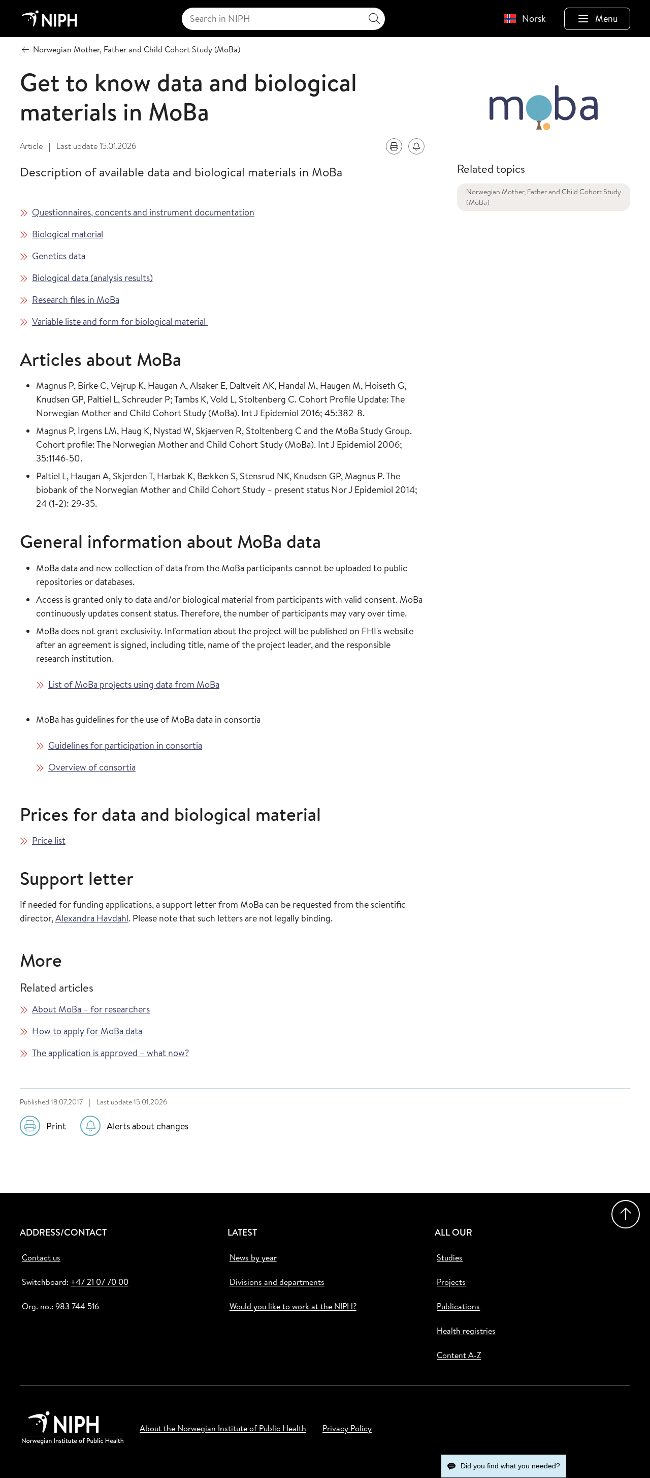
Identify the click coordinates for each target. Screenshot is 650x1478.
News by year (253, 1257)
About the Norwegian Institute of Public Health (223, 1428)
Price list (49, 840)
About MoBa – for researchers (91, 1009)
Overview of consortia (92, 767)
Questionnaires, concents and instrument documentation (143, 212)
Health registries (466, 1330)
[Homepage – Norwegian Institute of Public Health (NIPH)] (49, 18)
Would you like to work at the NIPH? (293, 1306)
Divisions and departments (277, 1281)
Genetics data (58, 256)
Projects (451, 1281)
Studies (450, 1257)
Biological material (67, 234)
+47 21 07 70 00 (99, 1281)
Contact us (41, 1257)
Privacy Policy (347, 1428)
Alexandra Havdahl (91, 918)
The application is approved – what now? (110, 1052)
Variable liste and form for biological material (120, 321)
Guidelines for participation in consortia (125, 745)
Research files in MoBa (75, 299)
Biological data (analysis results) (92, 277)
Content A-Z (459, 1355)
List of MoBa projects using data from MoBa (133, 684)
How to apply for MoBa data (87, 1031)
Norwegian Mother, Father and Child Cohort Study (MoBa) (543, 197)
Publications (458, 1306)
